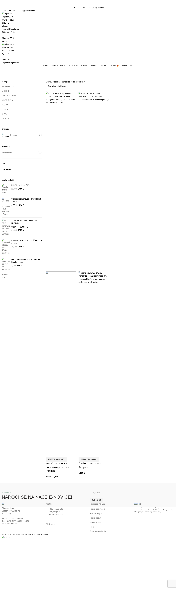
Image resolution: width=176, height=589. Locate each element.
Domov (49, 82)
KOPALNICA (7, 100)
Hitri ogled (49, 454)
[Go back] (5, 70)
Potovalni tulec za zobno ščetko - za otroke (26, 241)
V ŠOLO (5, 91)
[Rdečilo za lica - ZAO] (6, 189)
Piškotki (93, 527)
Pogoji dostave (96, 518)
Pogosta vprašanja (98, 531)
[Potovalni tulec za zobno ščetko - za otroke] (6, 246)
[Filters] (3, 542)
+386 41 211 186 (56, 509)
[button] (89, 459)
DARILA (5, 119)
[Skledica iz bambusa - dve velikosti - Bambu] (6, 207)
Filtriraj (7, 169)
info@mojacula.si (96, 8)
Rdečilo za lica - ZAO (20, 185)
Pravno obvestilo (97, 522)
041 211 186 (79, 8)
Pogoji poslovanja (97, 509)
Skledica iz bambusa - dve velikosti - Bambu (26, 200)
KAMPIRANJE (8, 86)
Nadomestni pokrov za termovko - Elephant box (25, 260)
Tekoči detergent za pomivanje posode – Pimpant (57, 467)
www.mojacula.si (56, 514)
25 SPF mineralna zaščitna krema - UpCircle (26, 222)
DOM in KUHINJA (9, 96)
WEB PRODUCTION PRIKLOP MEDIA (34, 534)
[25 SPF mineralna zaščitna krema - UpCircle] (6, 227)
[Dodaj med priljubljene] (55, 454)
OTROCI (5, 109)
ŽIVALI (5, 114)
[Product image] (61, 361)
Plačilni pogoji (96, 513)
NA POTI (5, 105)
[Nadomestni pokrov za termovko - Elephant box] (6, 268)
